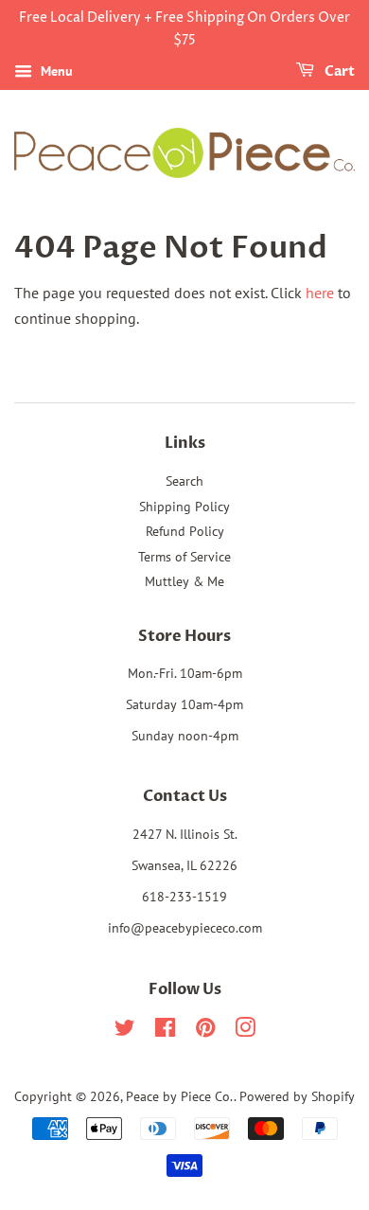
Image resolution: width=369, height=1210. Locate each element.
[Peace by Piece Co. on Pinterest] (205, 1031)
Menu (55, 71)
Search (184, 480)
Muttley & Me (184, 581)
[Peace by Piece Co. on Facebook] (165, 1031)
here (320, 292)
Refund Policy (185, 531)
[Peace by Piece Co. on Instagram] (245, 1031)
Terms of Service (184, 556)
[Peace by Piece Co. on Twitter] (124, 1031)
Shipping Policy (184, 506)
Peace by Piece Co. (180, 1096)
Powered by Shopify (297, 1096)
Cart (338, 71)
